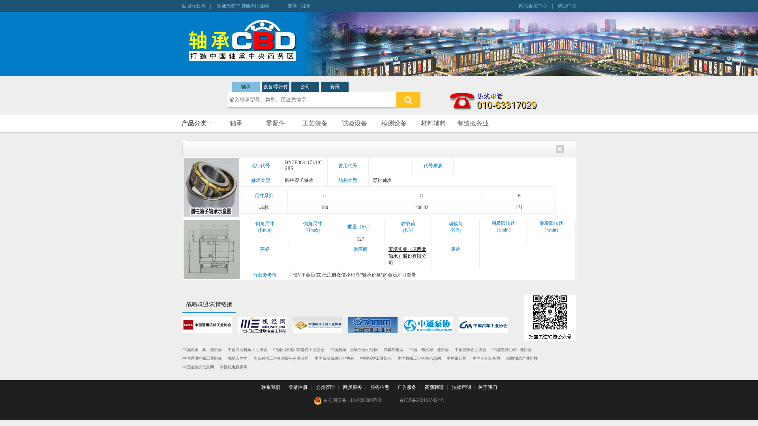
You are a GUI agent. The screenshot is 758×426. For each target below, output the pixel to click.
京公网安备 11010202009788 (351, 400)
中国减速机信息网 (198, 367)
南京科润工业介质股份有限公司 (281, 358)
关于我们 (487, 387)
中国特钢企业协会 (470, 350)
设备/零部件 (275, 87)
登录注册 (298, 387)
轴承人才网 (238, 358)
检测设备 (394, 123)
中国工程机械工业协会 (429, 350)
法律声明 (461, 387)
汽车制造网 (393, 350)
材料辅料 (433, 123)
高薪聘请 (434, 387)
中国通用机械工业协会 (202, 358)
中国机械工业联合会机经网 (354, 350)
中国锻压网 (457, 358)
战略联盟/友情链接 (209, 304)
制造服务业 (473, 123)
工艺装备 (315, 123)
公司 (305, 87)
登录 (292, 6)
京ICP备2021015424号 (422, 400)
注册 (306, 6)
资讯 (335, 87)
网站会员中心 (533, 6)
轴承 (246, 87)
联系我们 (270, 387)
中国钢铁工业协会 (376, 358)
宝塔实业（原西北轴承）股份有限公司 (407, 256)
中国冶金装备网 (486, 358)
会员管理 (325, 387)
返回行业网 (193, 6)
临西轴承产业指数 (522, 358)
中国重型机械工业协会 (512, 350)
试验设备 (354, 123)
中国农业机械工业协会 (247, 350)
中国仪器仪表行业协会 (334, 358)
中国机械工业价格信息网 (419, 358)
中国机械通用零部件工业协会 (299, 350)
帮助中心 (566, 6)
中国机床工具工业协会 (202, 350)
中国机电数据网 (234, 367)
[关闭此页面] (560, 148)
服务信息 (379, 387)
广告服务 (407, 387)
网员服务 (352, 387)
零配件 (275, 123)
